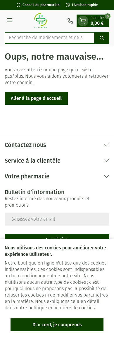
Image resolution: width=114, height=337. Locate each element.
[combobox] (50, 38)
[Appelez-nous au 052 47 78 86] (70, 21)
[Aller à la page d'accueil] (40, 21)
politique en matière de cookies (61, 308)
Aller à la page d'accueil (36, 98)
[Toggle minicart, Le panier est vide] (83, 21)
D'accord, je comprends (57, 324)
